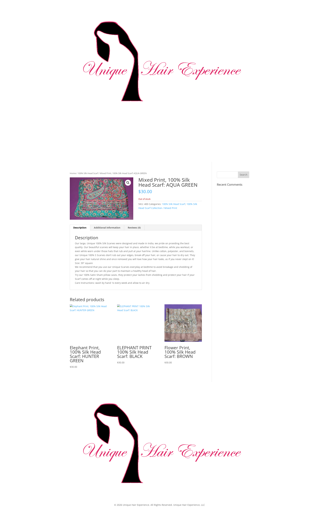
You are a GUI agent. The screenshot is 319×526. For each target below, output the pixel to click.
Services (94, 140)
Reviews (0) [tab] (134, 227)
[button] (128, 183)
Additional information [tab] (107, 227)
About (83, 140)
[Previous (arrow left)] (6, 263)
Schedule (123, 140)
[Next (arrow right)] (313, 263)
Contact (185, 140)
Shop (171, 140)
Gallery (107, 140)
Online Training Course (148, 140)
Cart (198, 140)
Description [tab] (79, 227)
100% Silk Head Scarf (88, 173)
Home (73, 140)
